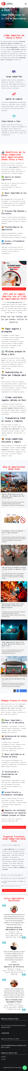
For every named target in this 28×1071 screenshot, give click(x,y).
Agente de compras (14, 99)
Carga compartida (14, 77)
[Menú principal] (25, 4)
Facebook (3, 1056)
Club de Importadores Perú (18, 1067)
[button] (24, 1067)
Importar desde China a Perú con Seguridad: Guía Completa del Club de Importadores (13, 496)
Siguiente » (23, 690)
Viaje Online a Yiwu (10, 121)
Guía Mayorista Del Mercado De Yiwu (13, 679)
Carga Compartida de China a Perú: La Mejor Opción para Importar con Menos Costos (13, 644)
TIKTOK (3, 1059)
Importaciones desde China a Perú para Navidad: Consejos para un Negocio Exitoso (13, 605)
